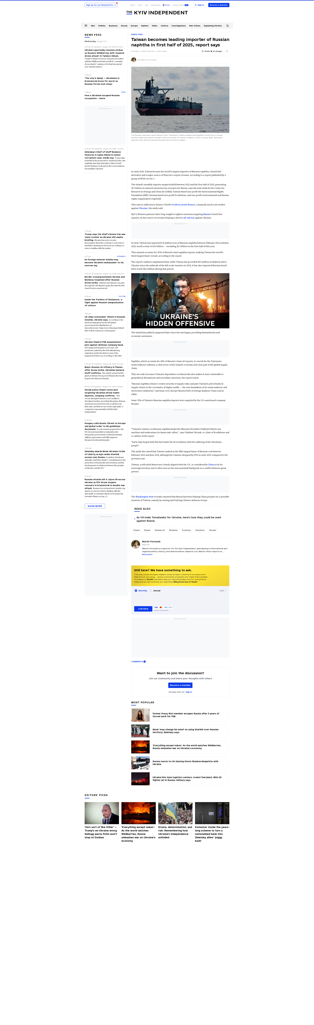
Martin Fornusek (149, 60)
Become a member (180, 685)
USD (222, 590)
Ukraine (143, 208)
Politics (101, 26)
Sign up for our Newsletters (101, 5)
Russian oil (160, 530)
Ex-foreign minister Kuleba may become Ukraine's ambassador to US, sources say (104, 262)
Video (154, 26)
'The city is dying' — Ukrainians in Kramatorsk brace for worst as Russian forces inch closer (102, 81)
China (211, 464)
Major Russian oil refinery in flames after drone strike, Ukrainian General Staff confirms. (104, 370)
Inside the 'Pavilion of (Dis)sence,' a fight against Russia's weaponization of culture (104, 302)
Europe (134, 26)
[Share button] (226, 51)
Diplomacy (121, 256)
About (132, 5)
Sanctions (200, 530)
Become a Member (219, 5)
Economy (186, 530)
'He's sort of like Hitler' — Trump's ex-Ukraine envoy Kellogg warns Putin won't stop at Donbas (101, 832)
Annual (156, 590)
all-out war (189, 218)
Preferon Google (213, 51)
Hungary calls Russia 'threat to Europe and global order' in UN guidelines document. (105, 426)
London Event (178, 5)
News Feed (137, 34)
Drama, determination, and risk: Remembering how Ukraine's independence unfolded (175, 832)
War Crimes (194, 26)
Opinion (144, 26)
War (93, 26)
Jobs (147, 5)
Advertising (155, 5)
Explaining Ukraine (213, 26)
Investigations (179, 26)
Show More (95, 506)
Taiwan (136, 530)
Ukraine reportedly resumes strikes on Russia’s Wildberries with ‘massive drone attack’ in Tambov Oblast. (104, 53)
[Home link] (157, 13)
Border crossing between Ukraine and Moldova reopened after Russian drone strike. (105, 280)
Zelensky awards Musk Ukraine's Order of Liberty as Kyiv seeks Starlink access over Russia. (105, 454)
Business (113, 26)
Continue (143, 609)
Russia (124, 26)
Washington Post (144, 496)
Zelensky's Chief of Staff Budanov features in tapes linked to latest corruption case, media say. (103, 155)
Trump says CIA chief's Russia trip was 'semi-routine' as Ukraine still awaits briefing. (105, 237)
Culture (164, 26)
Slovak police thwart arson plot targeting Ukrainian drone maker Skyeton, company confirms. (102, 393)
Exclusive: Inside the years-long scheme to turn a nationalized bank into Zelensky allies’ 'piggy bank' (212, 834)
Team (140, 5)
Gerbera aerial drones (183, 204)
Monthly (142, 590)
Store (167, 5)
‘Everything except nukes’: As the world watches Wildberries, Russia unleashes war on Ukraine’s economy (138, 834)
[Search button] (227, 26)
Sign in (189, 692)
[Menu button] (86, 25)
